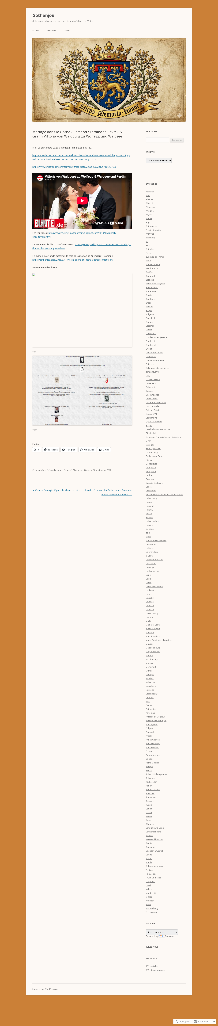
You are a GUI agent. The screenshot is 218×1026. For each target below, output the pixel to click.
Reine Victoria (152, 762)
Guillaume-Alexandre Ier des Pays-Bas (164, 494)
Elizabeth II (151, 433)
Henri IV (149, 509)
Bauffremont (152, 268)
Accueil (36, 30)
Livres (148, 582)
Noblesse (150, 682)
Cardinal (150, 325)
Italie (148, 532)
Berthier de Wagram (155, 283)
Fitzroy (149, 459)
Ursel (148, 885)
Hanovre (150, 502)
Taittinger (150, 870)
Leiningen (150, 567)
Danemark (151, 383)
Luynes (149, 617)
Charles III (150, 341)
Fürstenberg (152, 452)
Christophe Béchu (154, 352)
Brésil (148, 302)
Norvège (150, 689)
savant (149, 812)
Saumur (149, 808)
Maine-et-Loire (153, 624)
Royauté (150, 801)
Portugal (150, 732)
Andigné (150, 210)
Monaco (150, 663)
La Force (150, 548)
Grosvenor (151, 490)
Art (147, 241)
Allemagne (78, 470)
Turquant (150, 881)
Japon (148, 536)
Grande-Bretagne (154, 482)
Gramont (150, 479)
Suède (149, 862)
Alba (148, 195)
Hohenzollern (152, 521)
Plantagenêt (152, 724)
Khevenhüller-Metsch (156, 540)
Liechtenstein (152, 571)
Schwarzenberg (153, 831)
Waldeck (150, 900)
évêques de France (155, 256)
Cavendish (151, 333)
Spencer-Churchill (154, 850)
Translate (170, 936)
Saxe (148, 820)
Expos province (153, 448)
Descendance (152, 394)
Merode (149, 655)
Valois (149, 889)
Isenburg (150, 528)
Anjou (148, 222)
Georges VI (151, 471)
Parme (149, 705)
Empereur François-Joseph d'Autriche (163, 436)
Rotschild (150, 793)
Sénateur (150, 824)
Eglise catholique (154, 421)
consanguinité (152, 371)
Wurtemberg (152, 908)
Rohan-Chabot (153, 789)
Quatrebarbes (153, 755)
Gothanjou (43, 15)
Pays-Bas (150, 712)
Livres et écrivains (154, 586)
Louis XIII (150, 597)
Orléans (150, 697)
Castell (149, 329)
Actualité (68, 470)
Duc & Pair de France (156, 402)
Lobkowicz (151, 590)
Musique (150, 674)
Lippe (148, 578)
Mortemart (151, 666)
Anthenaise (151, 226)
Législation (151, 563)
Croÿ (148, 375)
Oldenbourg (151, 693)
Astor (148, 245)
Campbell (150, 318)
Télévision (151, 873)
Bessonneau (152, 287)
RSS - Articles (152, 966)
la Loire (149, 555)
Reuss (149, 770)
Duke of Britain (153, 410)
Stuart (149, 858)
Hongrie (149, 525)
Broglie (149, 310)
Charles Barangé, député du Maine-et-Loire (56, 490)
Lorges (149, 594)
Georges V (151, 467)
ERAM (148, 440)
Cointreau (150, 364)
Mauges (150, 643)
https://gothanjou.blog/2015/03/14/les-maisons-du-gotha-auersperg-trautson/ (72, 259)
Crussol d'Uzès (153, 379)
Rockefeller (151, 781)
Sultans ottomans (154, 866)
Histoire (149, 517)
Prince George (153, 743)
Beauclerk (150, 276)
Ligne (148, 574)
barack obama (153, 264)
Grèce (149, 486)
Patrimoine (151, 709)
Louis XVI (150, 609)
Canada (149, 321)
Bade (148, 260)
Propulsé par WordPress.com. (46, 989)
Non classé (151, 686)
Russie (149, 804)
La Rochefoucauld (154, 559)
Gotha (87, 470)
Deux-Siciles (152, 398)
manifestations (153, 636)
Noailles (150, 678)
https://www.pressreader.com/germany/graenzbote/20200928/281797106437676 (74, 166)
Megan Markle (153, 651)
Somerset (150, 847)
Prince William (152, 747)
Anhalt (149, 218)
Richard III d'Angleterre (156, 774)
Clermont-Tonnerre (155, 360)
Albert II (149, 203)
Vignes (149, 896)
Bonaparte (151, 291)
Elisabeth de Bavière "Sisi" (158, 429)
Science (149, 835)
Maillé (148, 620)
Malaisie (150, 632)
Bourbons (150, 299)
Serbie (149, 843)
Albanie (149, 199)
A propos (51, 30)
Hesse (149, 513)
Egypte (149, 425)
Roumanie (151, 797)
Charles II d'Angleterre (156, 337)
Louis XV (150, 605)
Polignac (150, 728)
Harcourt (150, 505)
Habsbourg (151, 498)
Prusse (149, 751)
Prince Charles (153, 739)
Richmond (150, 778)
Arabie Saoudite (153, 230)
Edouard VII (151, 413)
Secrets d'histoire (154, 839)
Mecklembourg (153, 647)
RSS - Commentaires (155, 970)
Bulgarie (150, 314)
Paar (148, 701)
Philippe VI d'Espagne (156, 720)
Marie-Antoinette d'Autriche (159, 640)
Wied (148, 904)
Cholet (149, 348)
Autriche (150, 249)
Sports (149, 854)
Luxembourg (152, 613)
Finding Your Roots (155, 456)
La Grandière (152, 551)
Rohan (149, 785)
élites (148, 253)
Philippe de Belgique (155, 716)
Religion (149, 766)
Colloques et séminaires (157, 367)
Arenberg (150, 237)
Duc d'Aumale (152, 406)
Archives (150, 233)
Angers (149, 214)
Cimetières (151, 356)
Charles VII (151, 344)
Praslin (149, 735)
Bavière (149, 272)
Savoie (149, 816)
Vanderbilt (151, 893)
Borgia (149, 295)
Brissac (149, 306)
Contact (67, 30)
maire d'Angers (153, 628)
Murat (148, 670)
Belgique (150, 279)
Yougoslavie (152, 912)
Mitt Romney (152, 659)
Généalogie (151, 463)
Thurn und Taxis (153, 877)
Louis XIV (150, 601)
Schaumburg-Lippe (155, 827)
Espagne (150, 444)
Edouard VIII (151, 417)
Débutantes (151, 387)
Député (149, 390)
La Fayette (151, 544)
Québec (149, 758)
